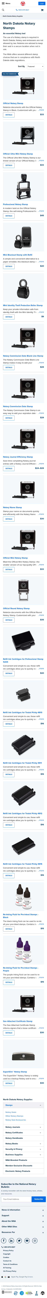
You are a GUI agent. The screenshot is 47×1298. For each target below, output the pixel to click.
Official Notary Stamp (13, 103)
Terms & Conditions (10, 1264)
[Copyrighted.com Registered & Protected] (7, 1292)
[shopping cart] (38, 10)
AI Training (7, 1268)
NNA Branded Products (16, 1160)
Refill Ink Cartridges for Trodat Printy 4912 (22, 813)
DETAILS (8, 115)
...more (41, 110)
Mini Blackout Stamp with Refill (17, 255)
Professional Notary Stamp (15, 204)
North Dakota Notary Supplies (13, 16)
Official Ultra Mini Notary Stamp (18, 154)
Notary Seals (10, 1112)
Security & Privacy (13, 1149)
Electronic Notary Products (17, 1171)
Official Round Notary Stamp (16, 608)
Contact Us (7, 1261)
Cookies (6, 1257)
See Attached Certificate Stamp (17, 1021)
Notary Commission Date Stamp (18, 406)
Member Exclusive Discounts (18, 1165)
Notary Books (11, 1143)
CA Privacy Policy (9, 1271)
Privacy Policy (8, 1251)
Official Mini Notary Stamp (15, 558)
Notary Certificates (14, 1132)
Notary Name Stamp (12, 507)
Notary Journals (12, 1127)
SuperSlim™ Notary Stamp (15, 1071)
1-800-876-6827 (23, 10)
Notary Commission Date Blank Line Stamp (23, 356)
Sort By (21, 66)
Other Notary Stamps (14, 1116)
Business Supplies (14, 1154)
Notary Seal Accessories (15, 1120)
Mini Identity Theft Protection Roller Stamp (23, 305)
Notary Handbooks (14, 1138)
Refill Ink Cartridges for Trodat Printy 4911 (22, 763)
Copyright (6, 1254)
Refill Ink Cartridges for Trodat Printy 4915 (22, 864)
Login (42, 3)
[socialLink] (4, 1241)
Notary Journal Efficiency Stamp (18, 457)
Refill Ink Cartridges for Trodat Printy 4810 (22, 712)
